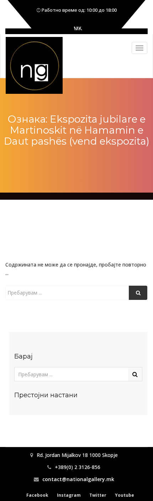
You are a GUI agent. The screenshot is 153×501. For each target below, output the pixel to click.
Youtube (124, 495)
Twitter (97, 495)
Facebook (37, 495)
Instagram (69, 495)
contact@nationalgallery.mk (78, 479)
